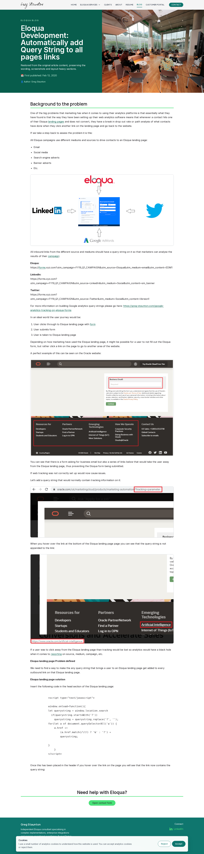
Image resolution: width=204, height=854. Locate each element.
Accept (178, 843)
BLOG (139, 4)
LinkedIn (178, 828)
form (92, 324)
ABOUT (118, 5)
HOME (74, 5)
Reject (164, 843)
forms (42, 267)
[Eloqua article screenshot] (102, 210)
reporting (56, 654)
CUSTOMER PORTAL (155, 5)
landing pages (56, 121)
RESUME (129, 5)
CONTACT (176, 5)
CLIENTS (108, 5)
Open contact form (102, 803)
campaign (53, 256)
